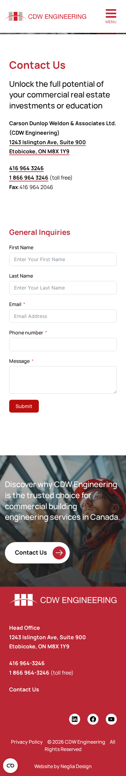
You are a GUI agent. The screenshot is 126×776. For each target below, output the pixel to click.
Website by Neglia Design (63, 766)
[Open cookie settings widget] (10, 765)
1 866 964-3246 (29, 672)
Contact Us (31, 552)
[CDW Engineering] (45, 16)
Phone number (26, 332)
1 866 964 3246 (28, 177)
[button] (111, 16)
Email (15, 304)
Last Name (21, 275)
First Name (21, 247)
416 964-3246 (27, 663)
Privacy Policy (27, 741)
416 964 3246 (26, 168)
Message (19, 361)
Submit (24, 406)
